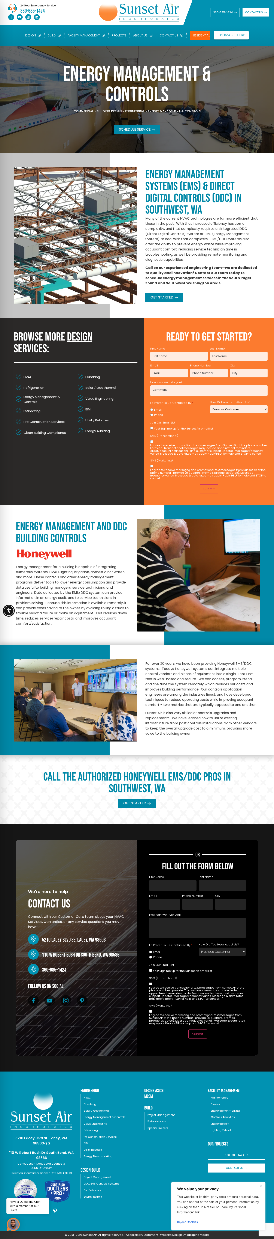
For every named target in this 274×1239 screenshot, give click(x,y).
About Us (140, 35)
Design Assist (154, 1091)
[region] (218, 1206)
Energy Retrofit (93, 1196)
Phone (158, 414)
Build (52, 35)
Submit (209, 489)
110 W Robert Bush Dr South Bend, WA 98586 (80, 955)
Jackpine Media (197, 1235)
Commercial (83, 111)
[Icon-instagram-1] (28, 17)
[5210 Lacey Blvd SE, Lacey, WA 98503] (33, 939)
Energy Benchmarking (98, 1156)
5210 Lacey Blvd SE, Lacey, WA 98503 (74, 940)
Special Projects (157, 1128)
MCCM (148, 1096)
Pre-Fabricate (92, 1190)
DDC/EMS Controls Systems (101, 1183)
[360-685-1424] (33, 969)
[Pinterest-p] (82, 1000)
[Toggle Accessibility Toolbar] (8, 610)
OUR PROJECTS (218, 1144)
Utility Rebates (93, 1150)
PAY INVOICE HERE (231, 35)
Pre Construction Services (100, 1137)
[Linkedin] (37, 17)
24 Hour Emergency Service (38, 5)
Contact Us (168, 35)
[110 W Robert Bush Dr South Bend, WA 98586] (33, 954)
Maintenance (219, 1097)
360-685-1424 (54, 970)
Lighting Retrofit (221, 1130)
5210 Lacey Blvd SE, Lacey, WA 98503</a (41, 1141)
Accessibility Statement (142, 1235)
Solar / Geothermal (96, 1110)
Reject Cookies (187, 1222)
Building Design (109, 111)
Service (215, 1104)
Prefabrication (156, 1121)
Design (30, 35)
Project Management (97, 1177)
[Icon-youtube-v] (20, 17)
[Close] (261, 1185)
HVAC (87, 1097)
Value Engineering (95, 1124)
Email (158, 409)
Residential (201, 35)
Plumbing (90, 1104)
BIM (86, 1143)
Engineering (134, 111)
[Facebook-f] (11, 17)
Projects (119, 35)
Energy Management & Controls (104, 1117)
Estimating (91, 1130)
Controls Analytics (223, 1117)
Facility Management (84, 35)
